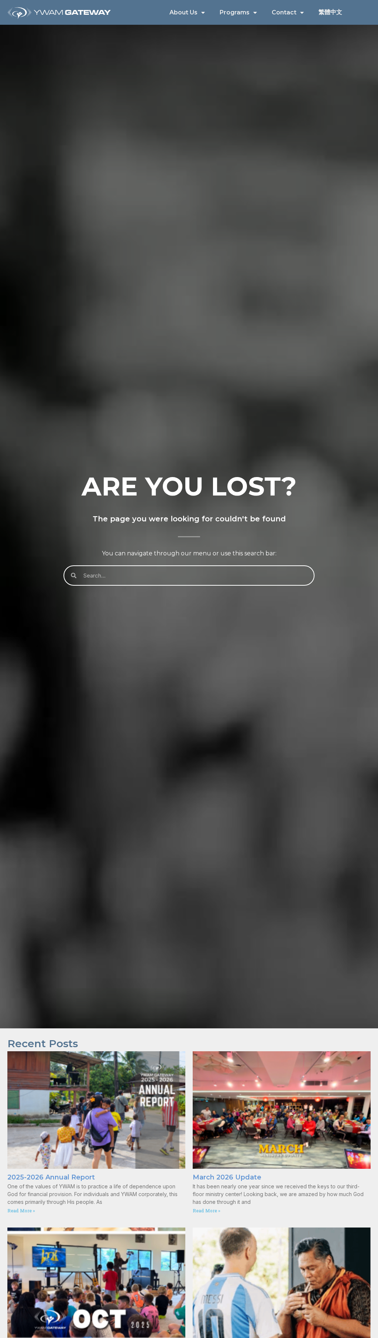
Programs (235, 12)
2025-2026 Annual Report (51, 1177)
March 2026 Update (227, 1177)
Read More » (21, 1210)
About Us (183, 12)
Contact (284, 12)
